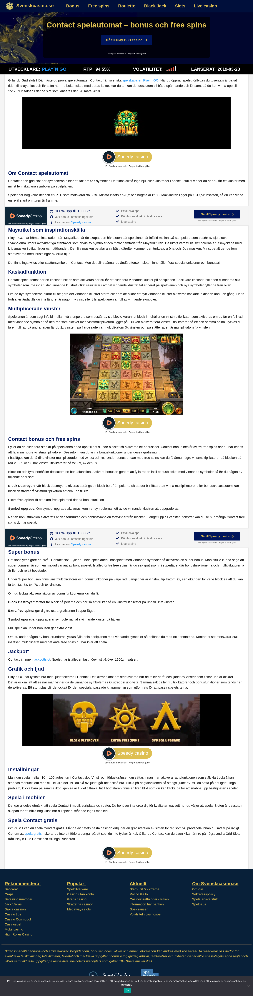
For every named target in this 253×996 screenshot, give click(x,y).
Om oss (198, 889)
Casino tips (13, 914)
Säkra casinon (15, 909)
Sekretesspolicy (203, 894)
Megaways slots (79, 909)
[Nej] (248, 986)
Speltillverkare (77, 889)
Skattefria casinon (80, 904)
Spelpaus (199, 904)
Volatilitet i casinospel (145, 914)
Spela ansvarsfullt (205, 899)
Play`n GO (54, 69)
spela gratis (33, 833)
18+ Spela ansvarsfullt (116, 54)
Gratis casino (76, 899)
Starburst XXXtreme (144, 889)
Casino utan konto (80, 894)
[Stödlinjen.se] (117, 976)
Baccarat (11, 889)
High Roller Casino (18, 934)
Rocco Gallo (139, 894)
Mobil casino (14, 929)
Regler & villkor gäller (137, 54)
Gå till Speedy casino (215, 214)
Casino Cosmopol (18, 919)
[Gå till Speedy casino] (26, 216)
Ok (127, 990)
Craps (9, 894)
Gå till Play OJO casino (124, 40)
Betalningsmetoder (18, 899)
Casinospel (13, 924)
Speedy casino (81, 222)
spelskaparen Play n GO (140, 80)
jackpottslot (42, 659)
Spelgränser (139, 909)
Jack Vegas (13, 904)
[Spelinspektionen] (151, 976)
